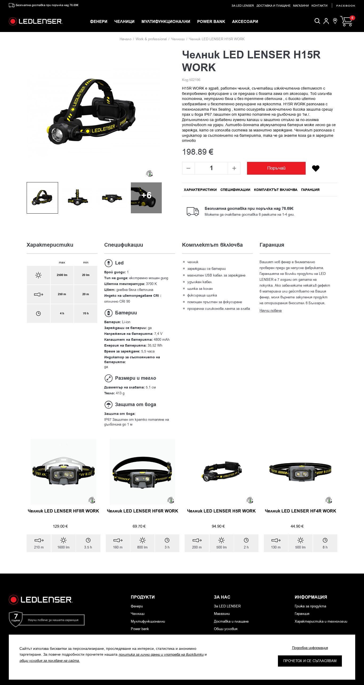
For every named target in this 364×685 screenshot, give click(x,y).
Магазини (301, 6)
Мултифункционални (148, 621)
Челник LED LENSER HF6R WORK (142, 511)
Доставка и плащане (273, 6)
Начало (125, 39)
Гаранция (310, 189)
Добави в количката (61, 564)
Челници (178, 39)
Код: (185, 80)
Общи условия (225, 629)
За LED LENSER (243, 6)
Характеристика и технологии (321, 621)
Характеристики (200, 189)
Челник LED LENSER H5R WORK (221, 511)
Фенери (137, 606)
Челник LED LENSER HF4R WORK (300, 511)
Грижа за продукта (310, 606)
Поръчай (276, 168)
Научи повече (271, 310)
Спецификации (235, 189)
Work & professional (151, 39)
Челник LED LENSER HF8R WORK (63, 511)
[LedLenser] (36, 21)
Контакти (319, 6)
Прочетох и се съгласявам (310, 661)
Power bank (140, 629)
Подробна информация (310, 648)
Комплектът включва (275, 189)
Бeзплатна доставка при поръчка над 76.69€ (47, 5)
